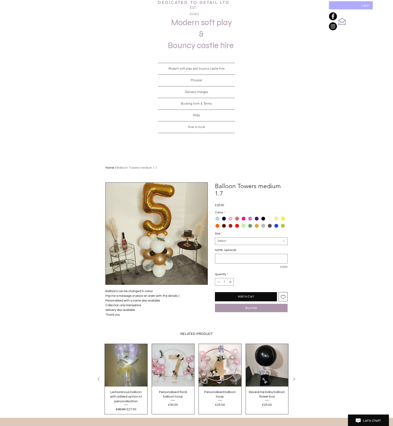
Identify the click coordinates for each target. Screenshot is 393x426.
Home (109, 167)
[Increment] (230, 281)
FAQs (196, 115)
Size (218, 233)
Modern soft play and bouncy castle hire (196, 69)
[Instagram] (333, 26)
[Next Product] (294, 379)
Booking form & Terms (196, 104)
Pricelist (196, 80)
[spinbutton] (224, 281)
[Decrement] (218, 281)
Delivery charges (196, 92)
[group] (196, 379)
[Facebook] (333, 16)
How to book (196, 127)
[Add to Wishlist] (283, 296)
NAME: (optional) (225, 250)
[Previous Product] (98, 379)
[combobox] (251, 241)
